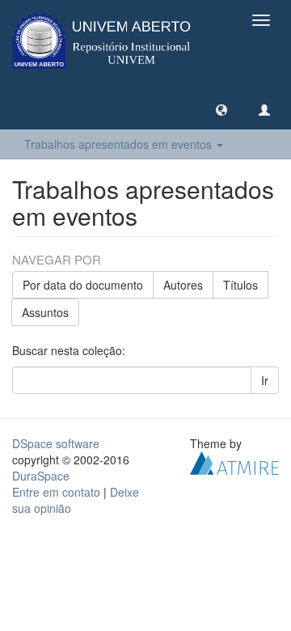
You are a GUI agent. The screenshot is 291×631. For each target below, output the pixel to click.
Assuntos (45, 312)
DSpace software (55, 443)
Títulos (240, 285)
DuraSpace (41, 476)
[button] (221, 109)
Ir (264, 380)
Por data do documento (83, 285)
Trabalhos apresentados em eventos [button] (119, 144)
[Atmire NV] (234, 461)
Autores (183, 285)
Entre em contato (56, 492)
